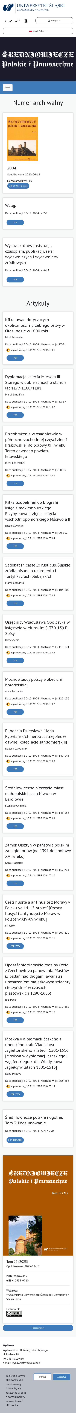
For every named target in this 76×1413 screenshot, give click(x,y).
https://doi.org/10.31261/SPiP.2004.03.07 (32, 704)
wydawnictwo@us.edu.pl (26, 1363)
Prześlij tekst (38, 1327)
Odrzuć (42, 1376)
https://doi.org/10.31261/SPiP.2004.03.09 (32, 818)
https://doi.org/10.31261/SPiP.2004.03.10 (32, 875)
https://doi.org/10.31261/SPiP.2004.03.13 (32, 1086)
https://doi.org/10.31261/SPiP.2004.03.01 (32, 350)
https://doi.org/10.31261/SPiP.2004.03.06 (32, 652)
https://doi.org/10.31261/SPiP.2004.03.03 (32, 475)
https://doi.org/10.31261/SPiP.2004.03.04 (32, 538)
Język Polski (38, 31)
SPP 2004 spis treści (18, 185)
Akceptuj (61, 1376)
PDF (15, 222)
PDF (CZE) (15, 946)
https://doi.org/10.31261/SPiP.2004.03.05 (32, 595)
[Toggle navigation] (8, 87)
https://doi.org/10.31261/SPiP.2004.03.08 (32, 761)
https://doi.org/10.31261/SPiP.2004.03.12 (32, 1012)
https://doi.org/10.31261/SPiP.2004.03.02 (32, 407)
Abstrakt (46, 344)
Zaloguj (54, 20)
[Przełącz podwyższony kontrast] (25, 20)
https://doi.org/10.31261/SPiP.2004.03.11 (32, 938)
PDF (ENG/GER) (15, 1140)
